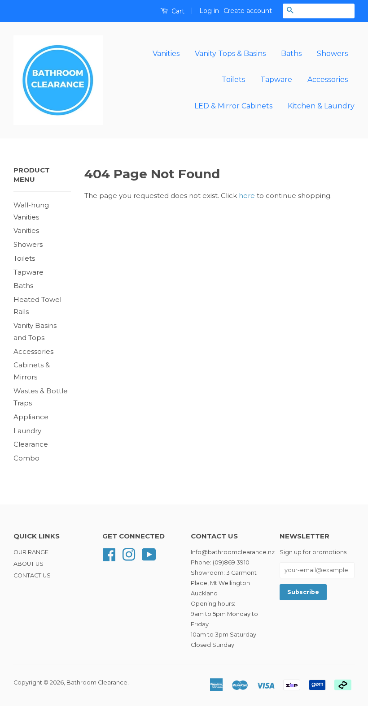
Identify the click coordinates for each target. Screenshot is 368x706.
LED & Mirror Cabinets (233, 106)
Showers (332, 53)
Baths (291, 53)
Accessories (327, 79)
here (247, 195)
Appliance (30, 417)
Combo (26, 458)
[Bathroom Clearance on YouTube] (149, 554)
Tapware (276, 79)
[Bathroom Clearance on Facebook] (109, 554)
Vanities (166, 53)
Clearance (30, 444)
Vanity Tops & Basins (230, 53)
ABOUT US (28, 563)
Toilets (233, 79)
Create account (247, 11)
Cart (177, 11)
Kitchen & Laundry (321, 106)
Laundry (27, 430)
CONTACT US (32, 575)
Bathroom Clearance (96, 682)
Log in (209, 11)
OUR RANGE (30, 552)
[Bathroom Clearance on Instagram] (129, 554)
